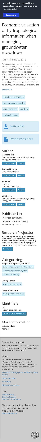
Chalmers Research (9, 397)
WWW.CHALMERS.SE (9, 413)
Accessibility (6, 382)
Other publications (9, 163)
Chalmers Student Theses (11, 399)
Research (21, 163)
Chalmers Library (8, 394)
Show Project (7, 249)
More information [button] (10, 9)
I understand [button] (11, 15)
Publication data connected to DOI (14, 314)
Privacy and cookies (9, 378)
